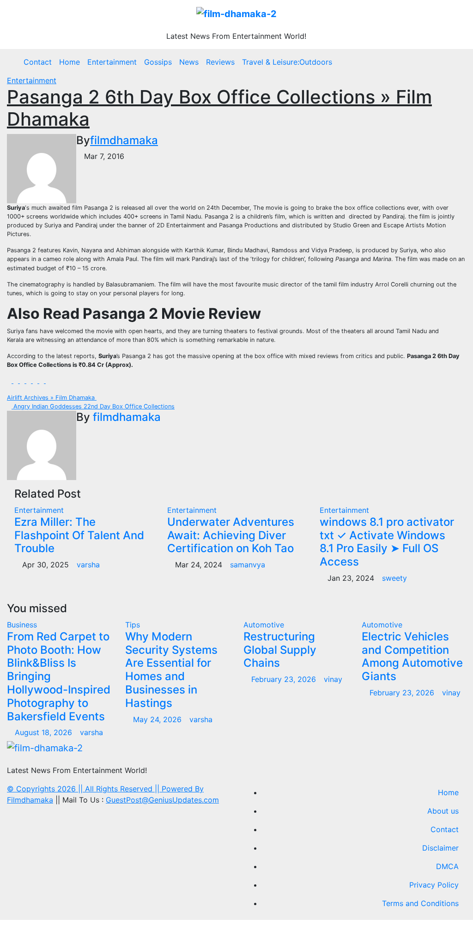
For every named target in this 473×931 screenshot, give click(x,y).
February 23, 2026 (284, 679)
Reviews (220, 62)
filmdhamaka (124, 140)
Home (69, 62)
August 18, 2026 (44, 732)
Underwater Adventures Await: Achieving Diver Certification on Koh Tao (230, 535)
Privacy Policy (434, 884)
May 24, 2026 (158, 719)
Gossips (158, 62)
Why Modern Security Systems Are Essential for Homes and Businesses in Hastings (171, 670)
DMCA (447, 866)
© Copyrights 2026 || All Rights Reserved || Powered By (105, 788)
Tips (132, 624)
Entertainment (112, 62)
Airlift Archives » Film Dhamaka (52, 397)
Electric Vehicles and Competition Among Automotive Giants (412, 656)
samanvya (247, 564)
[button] (456, 62)
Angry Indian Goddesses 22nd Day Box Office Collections (93, 406)
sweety (394, 578)
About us (443, 810)
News (189, 62)
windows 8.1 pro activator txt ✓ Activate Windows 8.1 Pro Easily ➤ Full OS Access (387, 541)
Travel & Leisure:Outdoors (287, 62)
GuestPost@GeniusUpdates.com (162, 799)
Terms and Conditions (420, 903)
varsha (88, 564)
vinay (333, 679)
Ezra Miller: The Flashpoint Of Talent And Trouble (79, 535)
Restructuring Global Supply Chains (279, 650)
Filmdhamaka (30, 799)
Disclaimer (440, 847)
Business (22, 624)
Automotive (263, 624)
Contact (38, 62)
